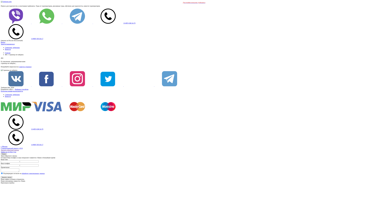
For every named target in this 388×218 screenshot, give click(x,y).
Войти (3, 42)
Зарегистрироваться (8, 44)
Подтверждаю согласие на (24, 173)
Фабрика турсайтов (21, 89)
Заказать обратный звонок (10, 150)
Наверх (4, 154)
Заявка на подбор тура (8, 152)
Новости (8, 49)
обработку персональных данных (33, 173)
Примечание (5, 167)
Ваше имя (4, 159)
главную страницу (25, 67)
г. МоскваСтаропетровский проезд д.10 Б (12, 147)
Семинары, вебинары (12, 47)
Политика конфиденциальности (12, 91)
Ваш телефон (5, 163)
